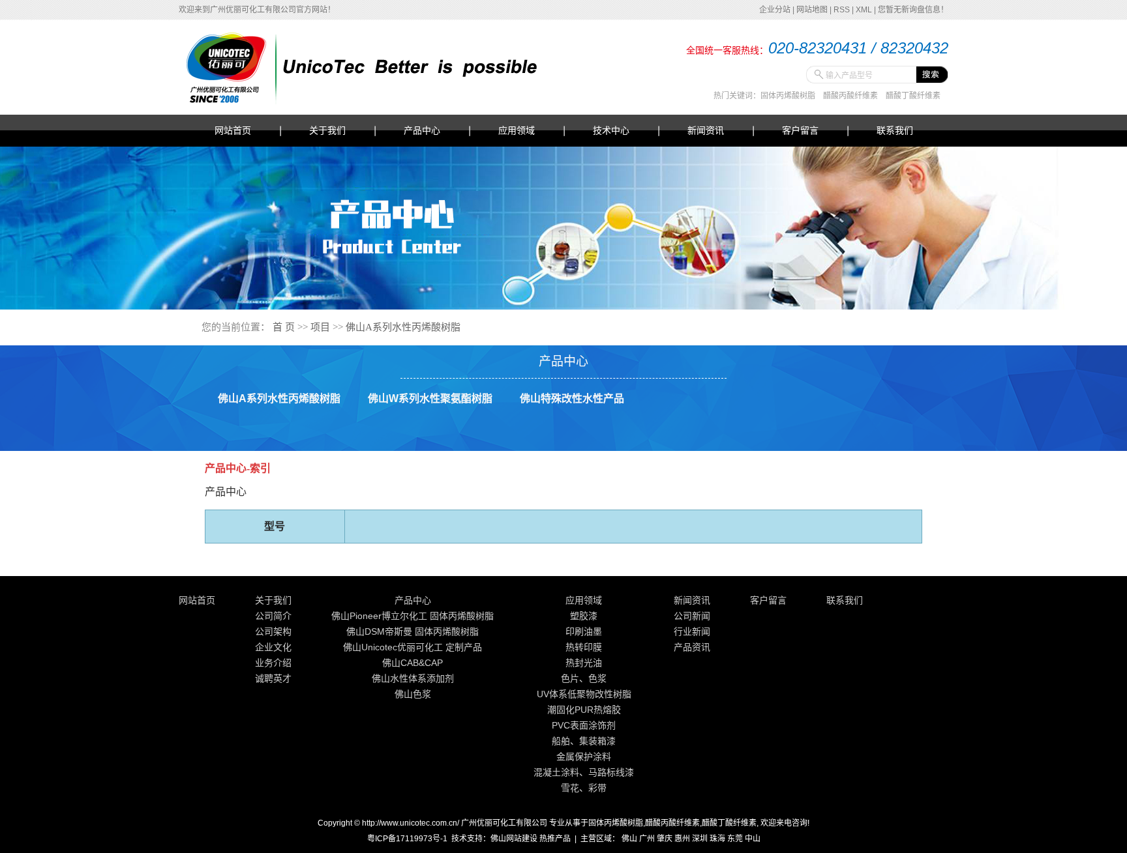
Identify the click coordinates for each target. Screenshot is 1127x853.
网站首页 (233, 130)
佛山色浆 (413, 694)
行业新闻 (692, 631)
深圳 (700, 838)
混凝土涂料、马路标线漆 (583, 772)
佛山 (629, 838)
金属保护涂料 (583, 756)
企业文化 (273, 647)
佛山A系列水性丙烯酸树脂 (403, 327)
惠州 (682, 838)
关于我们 (327, 130)
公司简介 (273, 616)
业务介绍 (273, 663)
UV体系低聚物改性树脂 (584, 694)
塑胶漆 (583, 616)
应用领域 (516, 130)
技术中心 (611, 130)
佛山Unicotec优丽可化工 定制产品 (412, 647)
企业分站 (774, 9)
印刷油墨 (583, 631)
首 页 (284, 327)
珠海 (717, 838)
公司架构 (273, 631)
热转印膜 (583, 647)
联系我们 (895, 130)
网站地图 (812, 9)
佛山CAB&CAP (412, 663)
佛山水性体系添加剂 (413, 678)
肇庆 (664, 838)
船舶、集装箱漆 (584, 741)
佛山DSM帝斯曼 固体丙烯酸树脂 (412, 631)
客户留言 (800, 130)
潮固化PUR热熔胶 (584, 709)
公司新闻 (692, 616)
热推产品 (555, 838)
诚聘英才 (273, 678)
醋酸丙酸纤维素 (850, 95)
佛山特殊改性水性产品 (572, 398)
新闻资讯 (705, 130)
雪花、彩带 (584, 788)
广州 (647, 838)
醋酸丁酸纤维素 (913, 95)
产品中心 (422, 130)
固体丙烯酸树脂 (787, 95)
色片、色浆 (584, 678)
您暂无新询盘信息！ (913, 9)
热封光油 (583, 663)
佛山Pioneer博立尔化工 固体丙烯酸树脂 (412, 616)
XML (864, 9)
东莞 (735, 838)
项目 (320, 327)
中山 (752, 838)
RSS (842, 9)
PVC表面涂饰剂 (584, 725)
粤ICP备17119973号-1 (407, 838)
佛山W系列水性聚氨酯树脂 (430, 398)
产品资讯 (692, 647)
